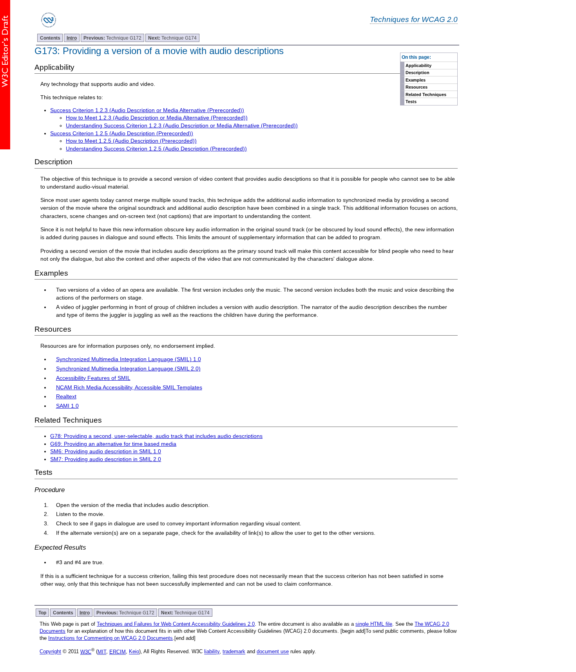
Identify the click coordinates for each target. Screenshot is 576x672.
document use (273, 652)
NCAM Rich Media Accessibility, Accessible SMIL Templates (129, 387)
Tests (411, 101)
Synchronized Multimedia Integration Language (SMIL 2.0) (128, 368)
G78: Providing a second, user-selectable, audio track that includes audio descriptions (156, 436)
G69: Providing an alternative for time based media (113, 444)
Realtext (66, 396)
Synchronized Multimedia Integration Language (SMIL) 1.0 (128, 359)
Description (417, 72)
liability (211, 652)
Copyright (50, 652)
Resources (416, 87)
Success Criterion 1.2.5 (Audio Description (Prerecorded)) (121, 133)
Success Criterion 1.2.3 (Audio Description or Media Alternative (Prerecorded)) (147, 110)
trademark (234, 652)
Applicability (418, 65)
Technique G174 (172, 37)
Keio (134, 652)
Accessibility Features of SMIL (93, 378)
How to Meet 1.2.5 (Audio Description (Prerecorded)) (131, 141)
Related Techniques (426, 94)
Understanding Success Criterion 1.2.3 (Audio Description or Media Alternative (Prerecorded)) (182, 125)
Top (42, 612)
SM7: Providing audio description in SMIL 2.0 (105, 459)
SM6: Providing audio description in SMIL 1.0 (105, 451)
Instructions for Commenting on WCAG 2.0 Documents (110, 638)
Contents (50, 37)
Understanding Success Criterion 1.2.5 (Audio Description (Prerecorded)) (156, 148)
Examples (416, 80)
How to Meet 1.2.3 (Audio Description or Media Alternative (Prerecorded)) (157, 117)
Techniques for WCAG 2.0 (414, 19)
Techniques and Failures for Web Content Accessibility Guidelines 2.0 (176, 624)
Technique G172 (112, 37)
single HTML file (373, 624)
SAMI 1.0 (67, 406)
